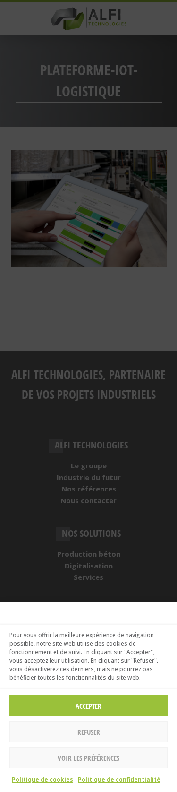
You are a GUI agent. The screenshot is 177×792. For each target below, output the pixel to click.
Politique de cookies (42, 779)
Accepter (88, 706)
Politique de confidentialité (119, 779)
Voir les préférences (88, 758)
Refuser (88, 732)
